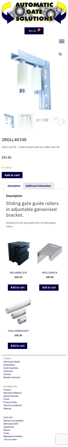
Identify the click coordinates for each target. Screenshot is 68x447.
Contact (7, 390)
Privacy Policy (10, 402)
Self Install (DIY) (10, 424)
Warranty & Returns (12, 393)
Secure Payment (11, 396)
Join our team (10, 439)
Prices (6, 399)
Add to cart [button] (17, 287)
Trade (6, 433)
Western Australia (11, 377)
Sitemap (7, 408)
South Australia (10, 368)
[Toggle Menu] (62, 41)
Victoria (7, 374)
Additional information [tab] (38, 185)
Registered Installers (12, 436)
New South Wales (11, 362)
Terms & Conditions (12, 405)
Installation (8, 427)
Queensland (9, 365)
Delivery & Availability (13, 421)
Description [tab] (14, 185)
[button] (60, 54)
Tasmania (8, 371)
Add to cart (12, 175)
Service (6, 430)
